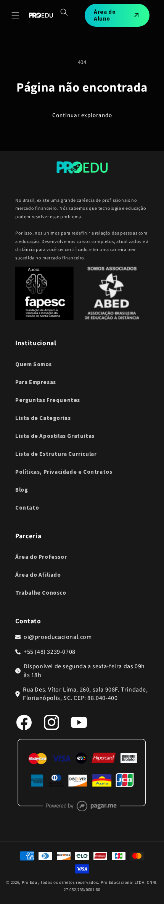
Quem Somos (33, 364)
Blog (21, 489)
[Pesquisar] (64, 12)
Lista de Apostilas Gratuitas (55, 435)
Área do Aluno (105, 15)
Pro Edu (29, 882)
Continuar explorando (82, 115)
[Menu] (15, 15)
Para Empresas (35, 382)
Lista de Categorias (43, 417)
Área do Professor (41, 556)
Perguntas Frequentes (47, 400)
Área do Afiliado (38, 574)
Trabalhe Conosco (40, 592)
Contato (27, 507)
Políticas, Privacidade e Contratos (63, 471)
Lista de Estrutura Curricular (55, 453)
